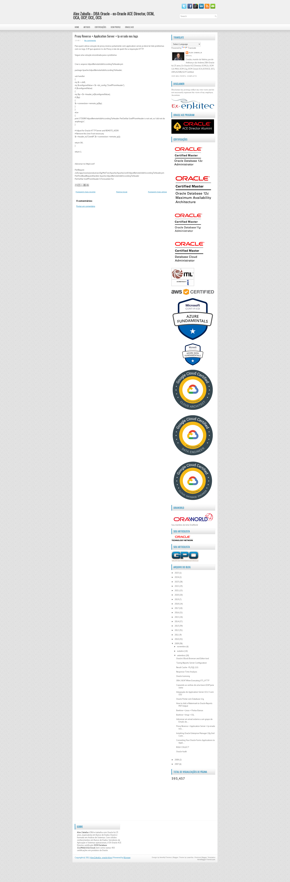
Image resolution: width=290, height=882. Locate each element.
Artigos (87, 27)
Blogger (127, 857)
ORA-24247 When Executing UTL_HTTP (192, 680)
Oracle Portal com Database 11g (190, 699)
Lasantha (190, 857)
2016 (177, 612)
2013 (177, 626)
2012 (177, 630)
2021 (177, 590)
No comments (90, 40)
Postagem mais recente (85, 192)
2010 (177, 639)
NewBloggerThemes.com (206, 859)
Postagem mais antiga (157, 192)
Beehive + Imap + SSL (185, 715)
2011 (177, 634)
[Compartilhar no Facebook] (84, 185)
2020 (177, 595)
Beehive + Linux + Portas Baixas (189, 710)
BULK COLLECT (182, 747)
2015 (177, 617)
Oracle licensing (183, 676)
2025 (177, 573)
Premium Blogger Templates (205, 857)
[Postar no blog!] (79, 185)
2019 (177, 599)
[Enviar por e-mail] (76, 185)
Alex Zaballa (195, 52)
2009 (177, 643)
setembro (181, 655)
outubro (180, 651)
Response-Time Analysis (186, 671)
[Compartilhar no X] (81, 185)
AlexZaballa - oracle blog (101, 857)
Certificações (100, 27)
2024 (177, 577)
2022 (177, 586)
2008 (177, 759)
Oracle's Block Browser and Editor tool (192, 658)
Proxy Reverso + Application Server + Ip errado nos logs (106, 36)
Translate (192, 48)
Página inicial (121, 192)
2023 (177, 581)
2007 (177, 764)
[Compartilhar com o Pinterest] (87, 185)
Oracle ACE (129, 27)
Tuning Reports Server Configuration (191, 663)
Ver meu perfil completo (184, 76)
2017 (177, 608)
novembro (181, 646)
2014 (177, 621)
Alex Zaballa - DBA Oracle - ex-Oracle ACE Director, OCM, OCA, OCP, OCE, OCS (113, 15)
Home (77, 27)
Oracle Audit (181, 751)
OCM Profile (116, 27)
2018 (177, 604)
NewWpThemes (165, 857)
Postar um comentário (85, 206)
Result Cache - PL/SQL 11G (187, 667)
